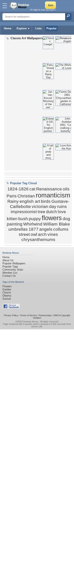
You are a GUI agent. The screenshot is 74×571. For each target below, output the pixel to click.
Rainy (13, 201)
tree (41, 211)
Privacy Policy (11, 315)
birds (46, 201)
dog (66, 218)
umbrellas (18, 229)
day (52, 206)
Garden (6, 289)
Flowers (7, 286)
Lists (38, 28)
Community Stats (12, 269)
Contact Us (9, 275)
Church (6, 292)
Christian (26, 195)
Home (7, 28)
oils (66, 188)
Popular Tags (10, 266)
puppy (35, 218)
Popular (51, 28)
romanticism (53, 195)
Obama (6, 295)
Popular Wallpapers (13, 263)
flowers (52, 217)
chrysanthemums (38, 239)
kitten (12, 218)
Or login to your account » (43, 9)
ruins (62, 206)
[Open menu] (5, 6)
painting (14, 224)
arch (42, 234)
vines (52, 234)
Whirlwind (32, 224)
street (24, 234)
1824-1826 (18, 188)
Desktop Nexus (30, 321)
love (62, 211)
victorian (40, 206)
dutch (51, 211)
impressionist (24, 211)
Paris (12, 195)
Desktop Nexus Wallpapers (19, 6)
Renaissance (49, 188)
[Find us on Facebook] (11, 308)
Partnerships (45, 315)
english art (30, 201)
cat (32, 188)
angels (45, 229)
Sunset (6, 298)
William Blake (56, 224)
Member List (9, 272)
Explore (22, 28)
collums (60, 229)
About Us (8, 260)
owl (34, 234)
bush (23, 218)
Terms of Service (28, 315)
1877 (33, 229)
